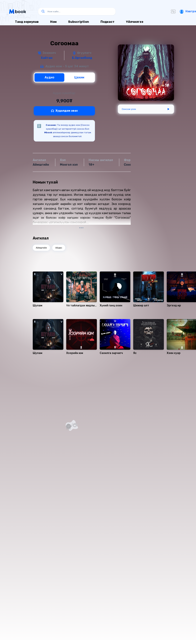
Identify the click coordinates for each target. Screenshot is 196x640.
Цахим (79, 77)
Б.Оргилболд (82, 58)
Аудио (49, 77)
